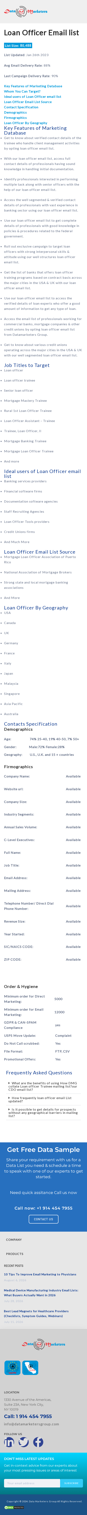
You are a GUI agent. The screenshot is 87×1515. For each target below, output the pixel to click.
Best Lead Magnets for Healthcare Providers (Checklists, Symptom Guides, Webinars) (36, 1313)
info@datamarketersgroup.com (31, 1424)
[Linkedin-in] (9, 1442)
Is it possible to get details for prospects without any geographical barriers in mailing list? (43, 1112)
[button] (43, 1086)
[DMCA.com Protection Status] (14, 1508)
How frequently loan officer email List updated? (40, 1099)
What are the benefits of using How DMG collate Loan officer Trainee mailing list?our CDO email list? (42, 1086)
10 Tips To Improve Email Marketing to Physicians (40, 1274)
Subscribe (71, 1483)
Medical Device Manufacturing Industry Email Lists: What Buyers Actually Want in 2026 (41, 1293)
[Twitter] (24, 1442)
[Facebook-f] (38, 1442)
